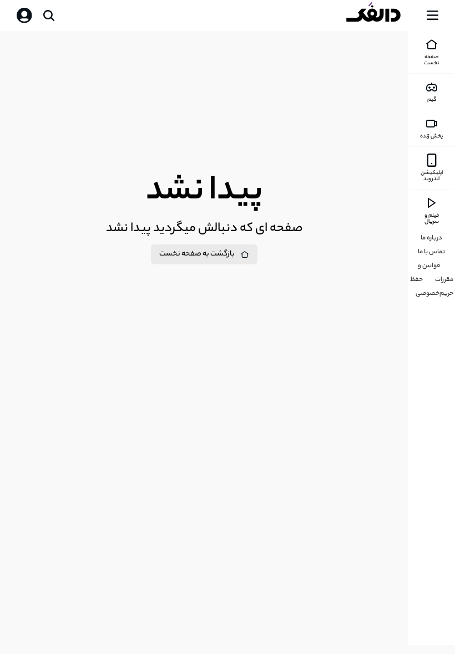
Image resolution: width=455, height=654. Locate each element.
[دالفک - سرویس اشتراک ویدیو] (382, 15)
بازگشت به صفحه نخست (197, 254)
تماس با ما (431, 252)
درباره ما (431, 238)
